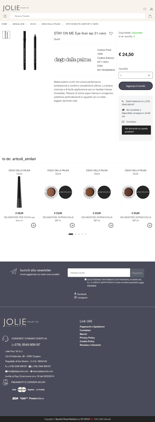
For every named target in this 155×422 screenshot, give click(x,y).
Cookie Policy (87, 341)
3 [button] (79, 234)
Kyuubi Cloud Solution (67, 418)
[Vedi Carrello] (151, 16)
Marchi (83, 334)
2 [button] (75, 234)
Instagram (83, 297)
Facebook (82, 294)
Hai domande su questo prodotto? (136, 130)
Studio (87, 418)
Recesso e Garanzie (90, 345)
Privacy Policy (87, 337)
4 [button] (82, 234)
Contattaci (131, 121)
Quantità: (123, 68)
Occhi (57, 39)
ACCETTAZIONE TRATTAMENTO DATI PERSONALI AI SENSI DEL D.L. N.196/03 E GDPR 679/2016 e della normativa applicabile (115, 282)
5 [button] (85, 234)
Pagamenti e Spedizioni (92, 326)
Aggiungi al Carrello (135, 85)
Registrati (137, 273)
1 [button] (71, 234)
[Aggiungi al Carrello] (33, 225)
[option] (29, 50)
